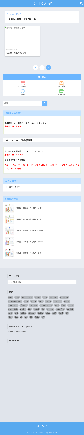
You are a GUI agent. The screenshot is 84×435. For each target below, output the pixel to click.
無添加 (48, 313)
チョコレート (57, 301)
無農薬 (61, 313)
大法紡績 (36, 309)
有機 (16, 313)
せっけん (37, 297)
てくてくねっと (22, 86)
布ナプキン (50, 309)
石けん (10, 317)
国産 (29, 309)
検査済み (40, 313)
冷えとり (70, 305)
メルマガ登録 (61, 86)
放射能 (10, 313)
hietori (10, 297)
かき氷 (17, 297)
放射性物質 (70, 309)
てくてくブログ (42, 3)
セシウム (48, 301)
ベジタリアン (34, 305)
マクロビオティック (46, 305)
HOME (43, 426)
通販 (31, 317)
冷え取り (23, 309)
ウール (45, 297)
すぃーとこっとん (27, 297)
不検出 (63, 305)
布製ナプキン (60, 309)
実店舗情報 (61, 94)
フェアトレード (13, 305)
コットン (33, 301)
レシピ (57, 305)
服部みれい (31, 313)
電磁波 (37, 317)
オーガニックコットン (15, 301)
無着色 (54, 313)
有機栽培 (23, 313)
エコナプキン (54, 297)
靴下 (43, 317)
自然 (25, 317)
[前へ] (35, 67)
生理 (67, 313)
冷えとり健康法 (13, 309)
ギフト (26, 301)
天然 (43, 309)
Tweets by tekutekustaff (17, 332)
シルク (41, 301)
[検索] (44, 103)
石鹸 (16, 317)
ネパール (66, 301)
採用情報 (22, 94)
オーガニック (64, 297)
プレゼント (23, 305)
